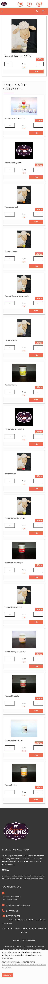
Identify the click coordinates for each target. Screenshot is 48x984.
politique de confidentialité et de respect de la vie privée (24, 966)
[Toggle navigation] (43, 11)
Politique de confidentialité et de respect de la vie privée (24, 930)
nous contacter (8, 864)
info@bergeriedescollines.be (18, 905)
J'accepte (7, 975)
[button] (1, 11)
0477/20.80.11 (12, 911)
